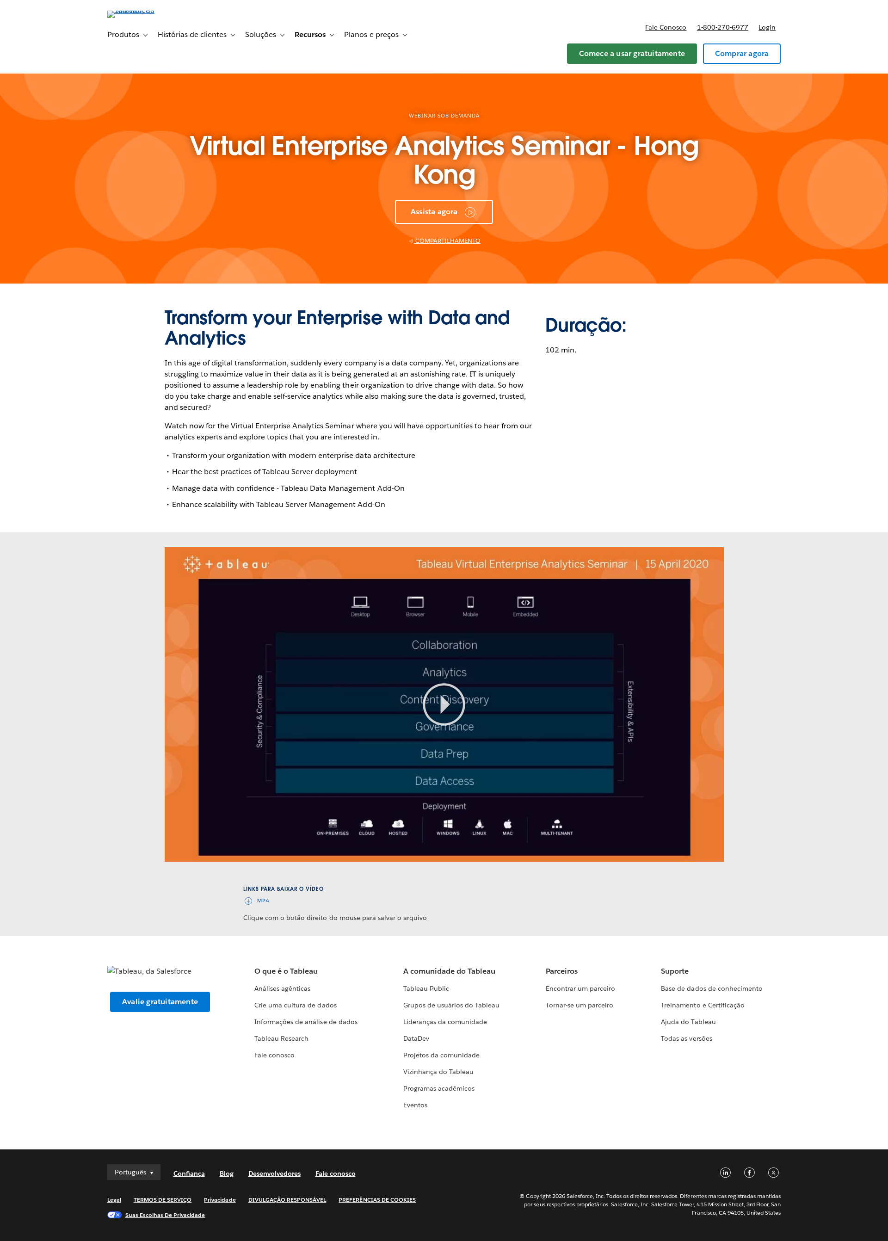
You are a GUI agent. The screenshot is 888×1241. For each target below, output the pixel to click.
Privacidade (219, 1200)
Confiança (189, 1173)
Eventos (415, 1105)
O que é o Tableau (286, 971)
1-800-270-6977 (722, 27)
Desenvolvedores (274, 1173)
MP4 (263, 900)
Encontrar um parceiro (580, 988)
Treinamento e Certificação (703, 1005)
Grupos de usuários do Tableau (451, 1005)
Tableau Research (281, 1038)
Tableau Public (426, 988)
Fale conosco (665, 27)
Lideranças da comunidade (445, 1022)
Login (767, 27)
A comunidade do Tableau (449, 971)
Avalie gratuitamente (160, 1001)
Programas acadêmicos (439, 1088)
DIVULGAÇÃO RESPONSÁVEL (287, 1200)
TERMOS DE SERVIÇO (163, 1200)
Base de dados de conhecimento (712, 988)
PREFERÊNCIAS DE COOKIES (377, 1200)
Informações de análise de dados (306, 1022)
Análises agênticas (282, 988)
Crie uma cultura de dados (295, 1005)
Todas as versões (686, 1038)
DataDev (416, 1038)
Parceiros (562, 971)
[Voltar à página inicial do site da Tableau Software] (146, 10)
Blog (227, 1173)
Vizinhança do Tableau (438, 1072)
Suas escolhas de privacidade (165, 1215)
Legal (114, 1200)
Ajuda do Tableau (688, 1022)
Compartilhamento (447, 241)
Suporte (675, 971)
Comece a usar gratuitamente (632, 53)
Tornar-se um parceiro (579, 1005)
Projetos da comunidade (441, 1055)
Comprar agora (742, 53)
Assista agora (434, 211)
